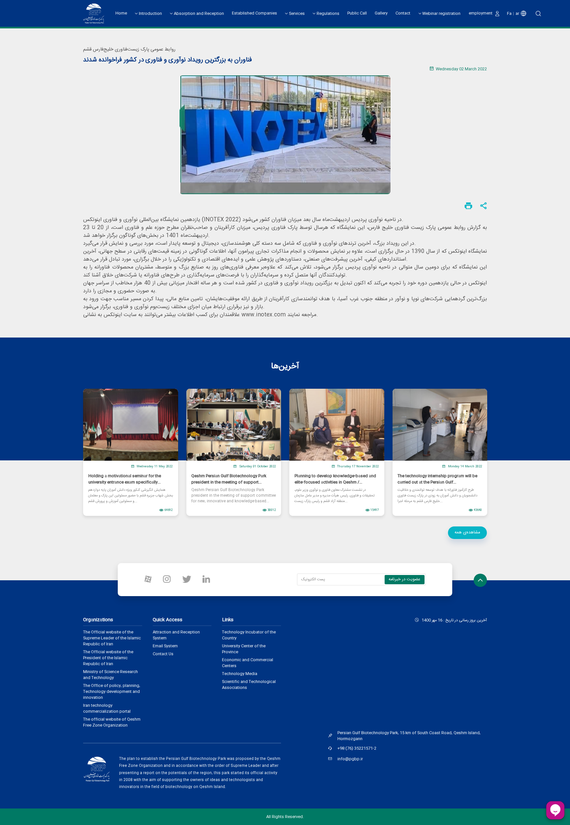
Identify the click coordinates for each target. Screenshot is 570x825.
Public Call (357, 13)
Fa (509, 13)
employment (480, 13)
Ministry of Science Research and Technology (110, 675)
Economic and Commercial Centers (247, 663)
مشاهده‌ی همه (467, 532)
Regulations (328, 14)
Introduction (150, 14)
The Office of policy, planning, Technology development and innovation (111, 691)
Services (297, 14)
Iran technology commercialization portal (107, 708)
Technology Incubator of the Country (249, 635)
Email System (165, 646)
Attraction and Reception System (176, 635)
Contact (403, 13)
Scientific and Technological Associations (249, 685)
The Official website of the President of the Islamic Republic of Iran (108, 658)
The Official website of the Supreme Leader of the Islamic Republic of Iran (112, 638)
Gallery (381, 13)
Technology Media (239, 674)
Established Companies (254, 13)
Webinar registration (441, 14)
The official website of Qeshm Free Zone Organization (112, 722)
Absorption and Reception (199, 14)
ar (517, 13)
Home (121, 13)
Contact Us (163, 654)
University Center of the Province (244, 649)
